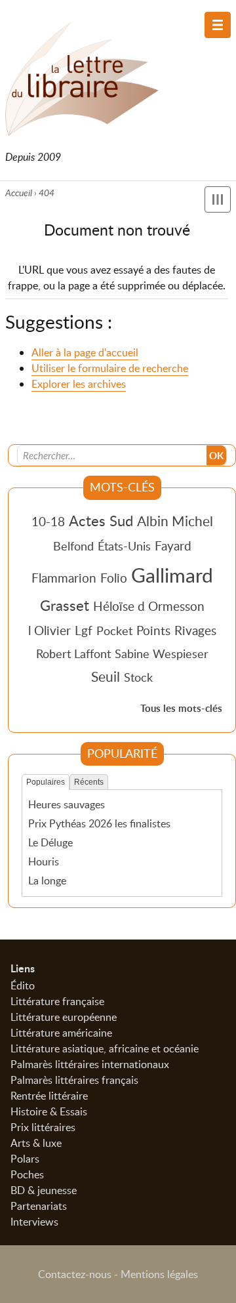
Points (153, 630)
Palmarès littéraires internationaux (89, 1064)
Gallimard (172, 575)
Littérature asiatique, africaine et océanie (104, 1048)
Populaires (45, 782)
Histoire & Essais (48, 1111)
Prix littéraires (42, 1127)
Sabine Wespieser (161, 653)
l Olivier (49, 630)
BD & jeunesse (43, 1190)
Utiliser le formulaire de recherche (109, 368)
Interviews (34, 1221)
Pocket (114, 630)
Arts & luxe (36, 1143)
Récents (89, 782)
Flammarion (63, 578)
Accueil (18, 192)
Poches (27, 1174)
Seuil (105, 676)
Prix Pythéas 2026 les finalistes (99, 823)
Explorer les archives (78, 384)
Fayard (173, 545)
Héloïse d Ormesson (149, 606)
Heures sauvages (66, 804)
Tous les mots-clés (181, 708)
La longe (47, 880)
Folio (113, 578)
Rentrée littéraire (49, 1095)
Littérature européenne (63, 1017)
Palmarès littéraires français (74, 1080)
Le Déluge (50, 842)
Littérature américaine (61, 1032)
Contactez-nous (74, 1274)
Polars (24, 1158)
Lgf (83, 630)
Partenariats (38, 1206)
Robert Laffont (73, 653)
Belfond (73, 546)
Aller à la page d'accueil (84, 352)
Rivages (195, 630)
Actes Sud (101, 520)
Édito (22, 985)
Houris (43, 861)
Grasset (64, 605)
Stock (138, 677)
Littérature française (57, 1001)
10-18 (48, 521)
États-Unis (124, 546)
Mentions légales (159, 1274)
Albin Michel (175, 521)
